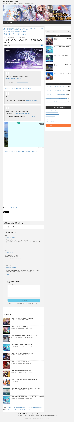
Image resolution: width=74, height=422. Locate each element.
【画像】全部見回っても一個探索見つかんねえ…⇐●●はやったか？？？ (27, 388)
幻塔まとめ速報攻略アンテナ (52, 114)
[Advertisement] (23, 167)
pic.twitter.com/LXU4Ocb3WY (13, 78)
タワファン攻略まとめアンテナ (53, 110)
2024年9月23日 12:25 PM (10, 237)
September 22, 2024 (31, 116)
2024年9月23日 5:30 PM (10, 252)
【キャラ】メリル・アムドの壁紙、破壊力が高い (19, 409)
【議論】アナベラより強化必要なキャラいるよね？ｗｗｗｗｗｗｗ (26, 318)
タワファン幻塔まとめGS (10, 2)
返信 (7, 245)
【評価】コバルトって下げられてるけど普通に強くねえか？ (24, 379)
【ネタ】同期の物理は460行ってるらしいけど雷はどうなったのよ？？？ (27, 396)
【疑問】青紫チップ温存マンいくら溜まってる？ (22, 344)
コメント (10, 284)
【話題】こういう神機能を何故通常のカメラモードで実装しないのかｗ (24, 407)
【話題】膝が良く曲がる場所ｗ (60, 55)
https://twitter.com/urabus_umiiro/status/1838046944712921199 (20, 151)
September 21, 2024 (22, 82)
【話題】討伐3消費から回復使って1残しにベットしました (24, 335)
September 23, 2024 (31, 100)
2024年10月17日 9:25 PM (11, 267)
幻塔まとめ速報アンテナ (51, 118)
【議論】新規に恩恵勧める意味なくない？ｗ (21, 370)
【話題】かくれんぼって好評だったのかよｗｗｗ (22, 361)
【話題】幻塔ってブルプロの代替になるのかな (56, 86)
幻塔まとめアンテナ (50, 116)
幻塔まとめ (6, 22)
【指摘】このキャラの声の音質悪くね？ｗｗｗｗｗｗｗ (23, 326)
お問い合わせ (12, 22)
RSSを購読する (50, 125)
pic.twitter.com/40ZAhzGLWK (23, 113)
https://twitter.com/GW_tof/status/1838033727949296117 (18, 88)
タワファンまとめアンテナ (52, 112)
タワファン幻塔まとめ (11, 207)
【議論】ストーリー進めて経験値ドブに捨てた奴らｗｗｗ (24, 353)
